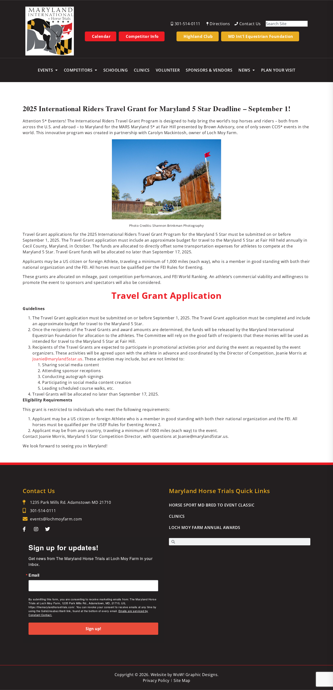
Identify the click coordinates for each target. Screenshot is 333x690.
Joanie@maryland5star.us (57, 359)
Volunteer (168, 70)
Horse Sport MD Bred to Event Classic (211, 505)
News (244, 70)
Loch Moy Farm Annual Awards (204, 527)
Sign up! (93, 628)
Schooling (115, 70)
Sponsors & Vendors (209, 70)
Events (45, 70)
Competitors (78, 70)
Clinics (142, 70)
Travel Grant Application (166, 296)
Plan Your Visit (278, 70)
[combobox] (287, 24)
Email (34, 575)
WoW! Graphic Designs (195, 674)
